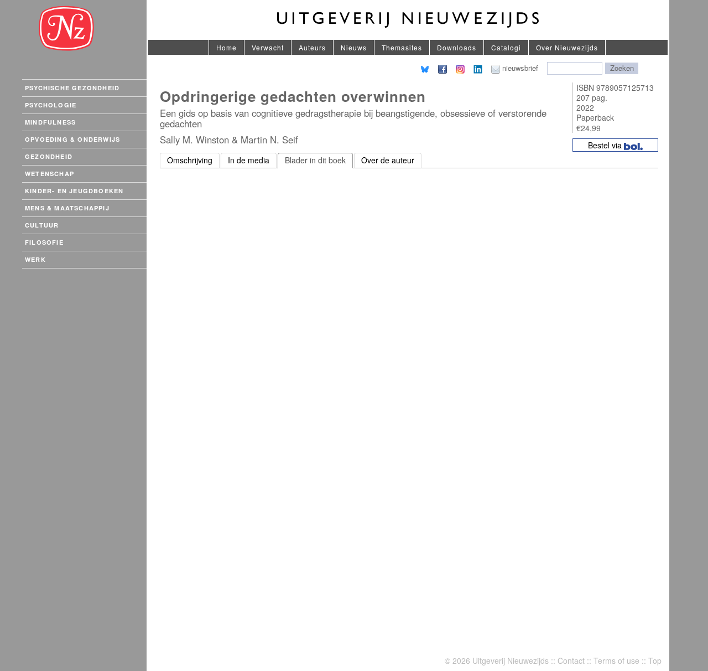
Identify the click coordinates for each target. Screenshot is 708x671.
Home (226, 47)
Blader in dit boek (315, 160)
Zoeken (622, 68)
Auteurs (312, 47)
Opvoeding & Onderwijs (72, 139)
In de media (248, 160)
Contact (571, 660)
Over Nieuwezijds (567, 47)
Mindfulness (50, 122)
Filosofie (44, 242)
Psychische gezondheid (72, 88)
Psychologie (50, 105)
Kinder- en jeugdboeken (74, 191)
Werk (35, 259)
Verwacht (268, 47)
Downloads (456, 47)
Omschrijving (189, 160)
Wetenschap (49, 173)
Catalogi (506, 47)
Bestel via (606, 145)
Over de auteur (387, 160)
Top (655, 660)
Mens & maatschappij (67, 208)
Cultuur (42, 225)
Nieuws (354, 47)
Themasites (402, 47)
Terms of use (616, 660)
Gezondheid (48, 156)
